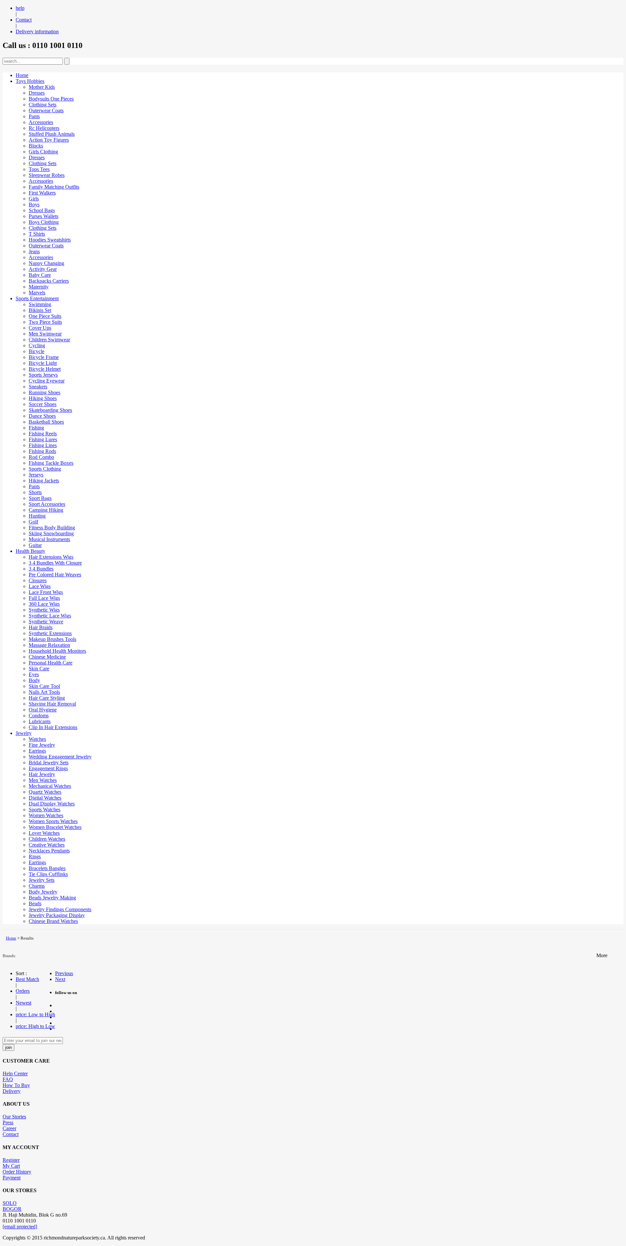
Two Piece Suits (45, 322)
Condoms (39, 715)
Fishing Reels (43, 433)
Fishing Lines (43, 445)
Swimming (40, 304)
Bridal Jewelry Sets (48, 762)
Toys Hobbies (30, 81)
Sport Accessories (47, 504)
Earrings (37, 751)
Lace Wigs (40, 586)
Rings (35, 856)
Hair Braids (40, 627)
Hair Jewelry (42, 774)
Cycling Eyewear (47, 380)
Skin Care (39, 668)
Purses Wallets (43, 216)
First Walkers (42, 192)
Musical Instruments (49, 539)
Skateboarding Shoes (50, 410)
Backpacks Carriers (49, 281)
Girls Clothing (43, 151)
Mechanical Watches (50, 786)
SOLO (10, 1203)
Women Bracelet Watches (55, 827)
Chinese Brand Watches (53, 921)
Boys (34, 204)
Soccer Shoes (42, 404)
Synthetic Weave (46, 621)
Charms (37, 886)
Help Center (15, 1073)
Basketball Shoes (46, 422)
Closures (38, 580)
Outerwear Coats (46, 110)
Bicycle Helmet (45, 369)
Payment (12, 1177)
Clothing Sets (42, 104)
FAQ (8, 1079)
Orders (23, 991)
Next (60, 979)
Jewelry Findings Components (60, 909)
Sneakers (38, 386)
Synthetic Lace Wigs (50, 615)
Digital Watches (45, 798)
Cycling (37, 345)
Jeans (34, 251)
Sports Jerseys (43, 375)
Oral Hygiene (43, 709)
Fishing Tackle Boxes (51, 463)
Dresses (37, 93)
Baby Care (40, 275)
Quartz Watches (45, 792)
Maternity (39, 286)
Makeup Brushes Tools (52, 639)
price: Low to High (35, 1014)
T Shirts (37, 234)
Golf (33, 521)
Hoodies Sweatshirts (50, 239)
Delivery (12, 1091)
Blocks (36, 145)
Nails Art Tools (44, 692)
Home (22, 75)
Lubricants (40, 721)
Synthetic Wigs (44, 610)
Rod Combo (41, 457)
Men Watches (43, 780)
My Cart (11, 1166)
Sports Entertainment (37, 298)
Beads (35, 903)
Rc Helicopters (44, 128)
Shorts (35, 492)
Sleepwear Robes (47, 175)
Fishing (36, 427)
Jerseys (36, 474)
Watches (37, 739)
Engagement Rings (48, 768)
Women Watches (46, 815)
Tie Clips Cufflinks (48, 874)
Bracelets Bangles (47, 868)
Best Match (27, 979)
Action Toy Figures (49, 140)
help (20, 8)
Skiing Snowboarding (51, 533)
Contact (24, 20)
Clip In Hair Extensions (53, 727)
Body (34, 680)
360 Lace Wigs (44, 604)
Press (8, 1122)
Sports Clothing (45, 469)
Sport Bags (40, 498)
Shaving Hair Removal (52, 704)
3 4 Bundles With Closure (55, 563)
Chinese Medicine (47, 657)
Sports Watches (44, 809)
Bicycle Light (43, 363)
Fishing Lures (43, 439)
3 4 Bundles (41, 568)
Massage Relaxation (49, 645)
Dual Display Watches (52, 803)
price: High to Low (35, 1026)
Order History (17, 1172)
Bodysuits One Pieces (51, 98)
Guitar (35, 545)
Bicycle (36, 351)
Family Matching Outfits (54, 187)
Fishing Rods (42, 451)
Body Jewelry (43, 892)
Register (11, 1160)
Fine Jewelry (42, 745)
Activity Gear (43, 269)
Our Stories (14, 1116)
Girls (34, 198)
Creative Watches (47, 845)
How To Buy (16, 1085)
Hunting (37, 516)
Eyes (34, 674)
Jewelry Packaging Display (57, 915)
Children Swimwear (49, 339)
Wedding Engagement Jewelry (60, 756)
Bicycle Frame (44, 357)
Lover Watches (44, 833)
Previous (64, 973)
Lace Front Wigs (46, 592)
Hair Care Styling (47, 698)
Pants (34, 116)
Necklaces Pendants (49, 850)
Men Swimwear (45, 333)
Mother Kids (42, 87)
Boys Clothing (44, 222)
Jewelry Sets (41, 880)
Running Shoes (44, 392)
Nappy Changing (46, 263)
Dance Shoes (42, 416)
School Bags (42, 210)
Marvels (37, 292)
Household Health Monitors (57, 651)
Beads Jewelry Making (52, 897)
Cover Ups (40, 328)
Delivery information (37, 31)
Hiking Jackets (44, 480)
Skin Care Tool (44, 686)
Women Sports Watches (53, 821)
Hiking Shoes (43, 398)
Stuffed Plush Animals (52, 134)
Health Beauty (30, 551)
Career (9, 1128)
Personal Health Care (50, 662)
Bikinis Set (40, 310)
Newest (23, 1002)
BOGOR (12, 1209)
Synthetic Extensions (50, 633)
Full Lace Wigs (44, 598)
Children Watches (47, 839)
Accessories (41, 122)
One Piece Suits (45, 316)
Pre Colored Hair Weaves (55, 574)
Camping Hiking (46, 510)
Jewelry (24, 733)
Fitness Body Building (52, 527)
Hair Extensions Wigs (51, 557)
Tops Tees (39, 169)
